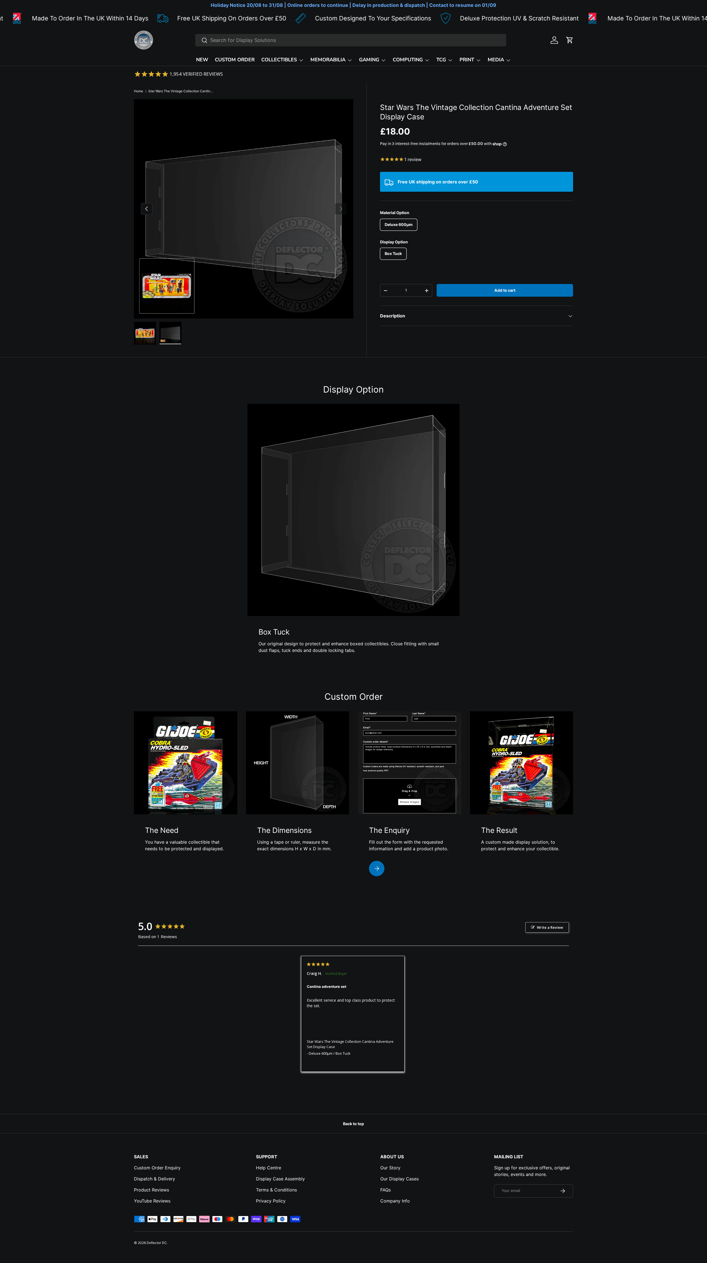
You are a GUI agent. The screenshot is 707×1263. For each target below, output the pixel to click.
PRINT (467, 59)
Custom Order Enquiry (157, 1167)
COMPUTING (408, 59)
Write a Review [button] (550, 927)
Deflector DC (157, 1243)
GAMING (369, 59)
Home (138, 91)
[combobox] (350, 40)
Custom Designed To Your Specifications (310, 18)
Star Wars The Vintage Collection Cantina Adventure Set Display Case (181, 91)
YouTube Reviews (152, 1201)
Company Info (395, 1201)
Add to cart (504, 290)
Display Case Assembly (280, 1179)
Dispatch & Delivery (154, 1179)
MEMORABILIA (327, 59)
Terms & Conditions (276, 1190)
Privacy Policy (271, 1201)
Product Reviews (151, 1190)
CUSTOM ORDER (235, 59)
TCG (441, 59)
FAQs (385, 1190)
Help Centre (268, 1167)
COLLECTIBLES (279, 59)
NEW (202, 59)
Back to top (353, 1123)
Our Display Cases (399, 1179)
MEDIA (496, 59)
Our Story (390, 1167)
